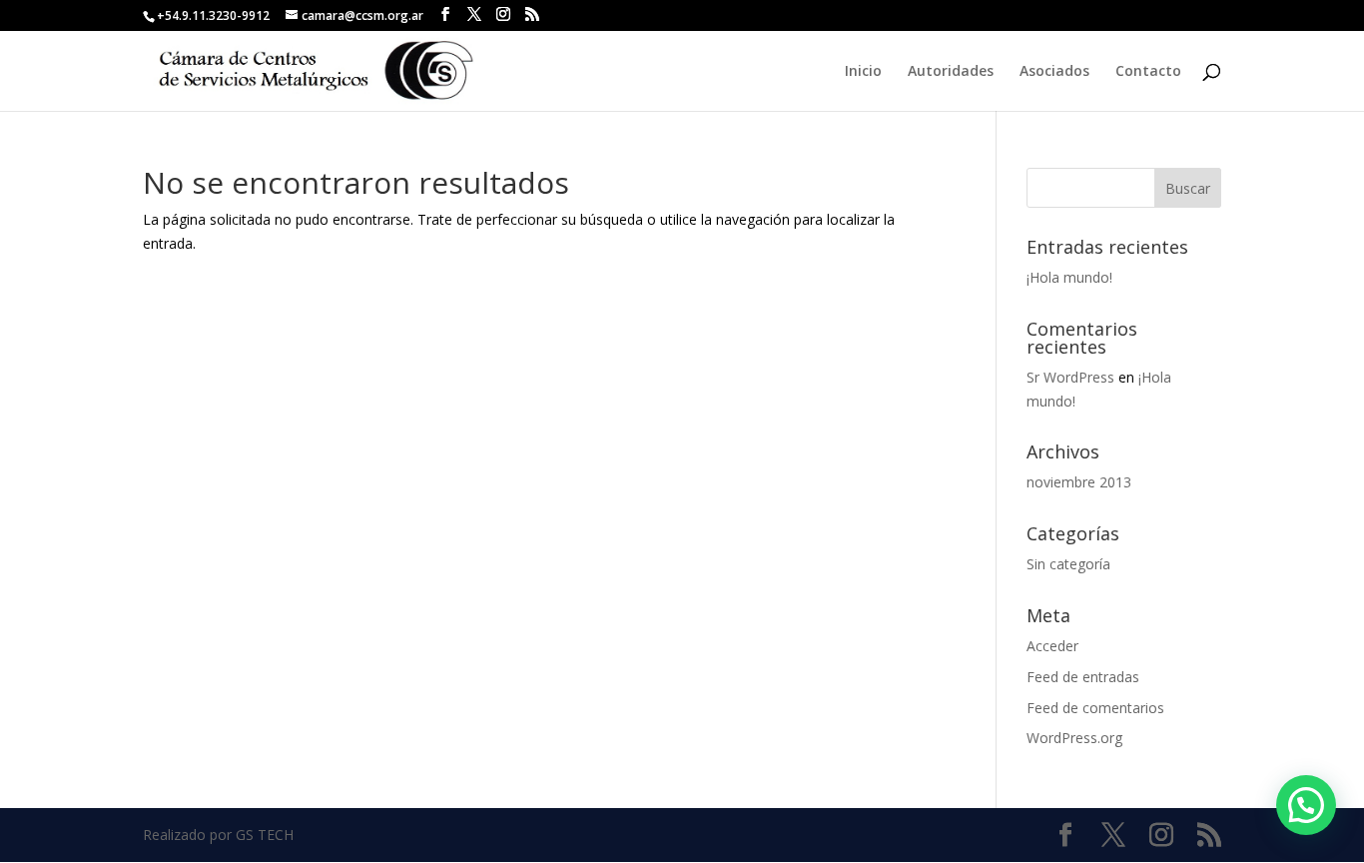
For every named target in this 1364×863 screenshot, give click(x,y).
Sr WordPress (1070, 377)
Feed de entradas (1082, 676)
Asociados (1054, 72)
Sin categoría (1068, 563)
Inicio (863, 72)
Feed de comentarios (1095, 707)
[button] (1306, 805)
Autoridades (951, 72)
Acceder (1052, 645)
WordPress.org (1074, 737)
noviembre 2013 (1078, 481)
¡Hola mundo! (1069, 277)
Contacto (1148, 72)
